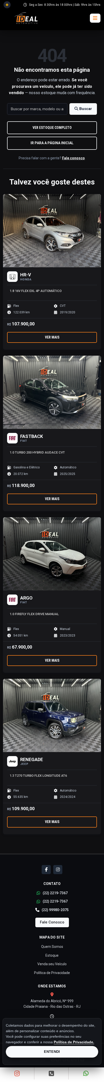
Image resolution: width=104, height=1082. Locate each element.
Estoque (52, 955)
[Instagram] (57, 869)
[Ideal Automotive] (26, 18)
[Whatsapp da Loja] (86, 1073)
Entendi (52, 1052)
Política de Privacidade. (74, 1042)
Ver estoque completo (52, 128)
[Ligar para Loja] (51, 1073)
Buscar (85, 108)
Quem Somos (52, 947)
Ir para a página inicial (52, 143)
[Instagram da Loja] (17, 1073)
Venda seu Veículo (52, 964)
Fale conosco (73, 158)
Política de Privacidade (52, 973)
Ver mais (52, 337)
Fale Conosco (52, 922)
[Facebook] (46, 869)
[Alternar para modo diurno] (7, 4)
